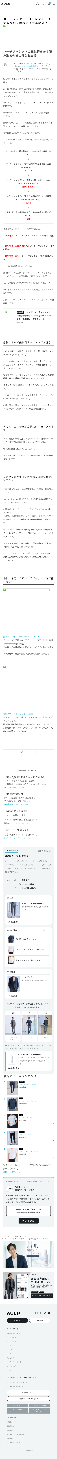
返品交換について (28, 1392)
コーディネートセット (14, 1362)
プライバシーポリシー (14, 1442)
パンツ (12, 1346)
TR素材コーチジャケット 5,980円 (18, 713)
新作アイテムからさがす (15, 1333)
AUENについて (12, 1422)
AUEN (21, 1186)
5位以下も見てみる (11, 1171)
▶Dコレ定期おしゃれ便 (14, 787)
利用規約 (10, 1438)
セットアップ (11, 1366)
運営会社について (12, 1426)
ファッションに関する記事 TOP (17, 1382)
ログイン (17, 1320)
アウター (13, 1338)
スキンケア (10, 1370)
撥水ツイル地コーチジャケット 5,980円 (21, 636)
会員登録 (40, 1320)
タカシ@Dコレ (22, 823)
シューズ (10, 1350)
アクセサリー (11, 1358)
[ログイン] (37, 4)
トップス (13, 1342)
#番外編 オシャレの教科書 (17, 804)
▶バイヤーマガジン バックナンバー (19, 838)
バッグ (9, 1354)
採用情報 (10, 1430)
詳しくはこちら (29, 1221)
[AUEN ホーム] (5, 4)
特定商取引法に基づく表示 (15, 1434)
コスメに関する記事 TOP (15, 1386)
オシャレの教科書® (30, 66)
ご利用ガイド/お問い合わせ (29, 1399)
